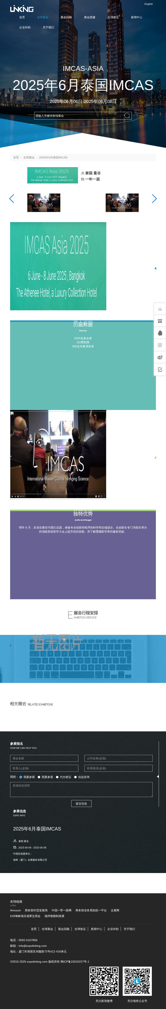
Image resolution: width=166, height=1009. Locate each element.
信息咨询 (83, 777)
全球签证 (113, 17)
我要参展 (29, 777)
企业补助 (25, 27)
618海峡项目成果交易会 (25, 916)
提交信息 (81, 803)
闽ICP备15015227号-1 (75, 961)
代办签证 (65, 777)
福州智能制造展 (54, 916)
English (149, 4)
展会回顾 (66, 17)
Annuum (15, 910)
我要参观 (47, 777)
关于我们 (48, 27)
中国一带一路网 (61, 910)
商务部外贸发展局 (36, 910)
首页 (22, 17)
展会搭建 (89, 17)
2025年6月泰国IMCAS (53, 157)
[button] (12, 198)
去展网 (115, 910)
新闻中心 (136, 17)
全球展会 (42, 17)
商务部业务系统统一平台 (91, 910)
